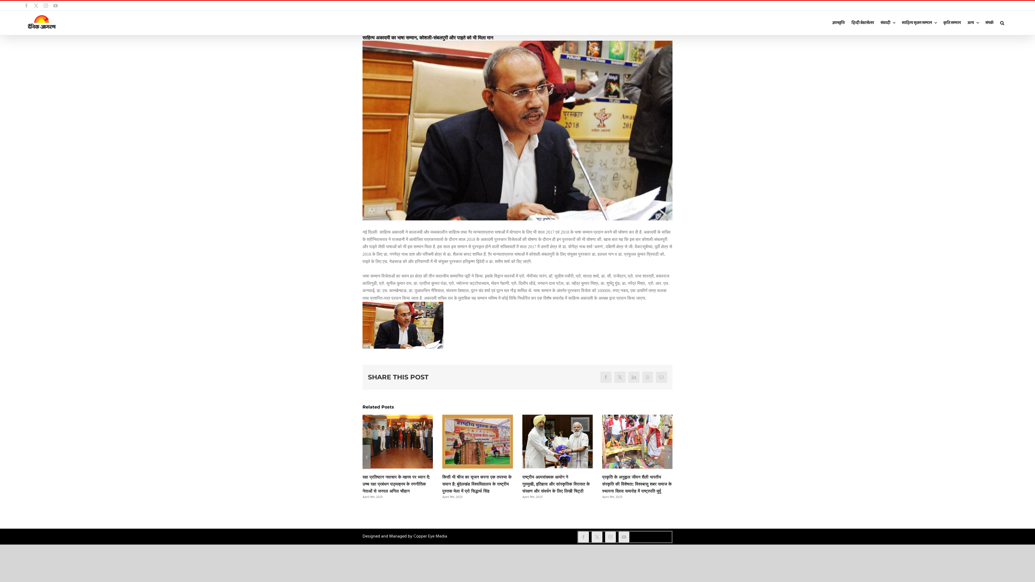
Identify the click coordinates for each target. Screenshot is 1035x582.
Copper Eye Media (430, 536)
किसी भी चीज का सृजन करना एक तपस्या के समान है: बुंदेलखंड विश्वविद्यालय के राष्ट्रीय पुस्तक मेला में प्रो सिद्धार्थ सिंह (477, 484)
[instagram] (610, 537)
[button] (1002, 23)
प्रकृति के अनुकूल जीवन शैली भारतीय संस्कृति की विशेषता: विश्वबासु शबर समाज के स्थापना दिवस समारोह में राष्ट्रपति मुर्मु (637, 484)
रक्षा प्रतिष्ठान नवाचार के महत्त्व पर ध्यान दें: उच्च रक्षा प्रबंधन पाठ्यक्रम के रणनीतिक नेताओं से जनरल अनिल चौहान (396, 484)
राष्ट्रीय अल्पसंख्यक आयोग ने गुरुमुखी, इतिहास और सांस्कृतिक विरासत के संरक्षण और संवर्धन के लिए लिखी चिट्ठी (556, 484)
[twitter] (597, 537)
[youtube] (624, 537)
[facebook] (583, 537)
